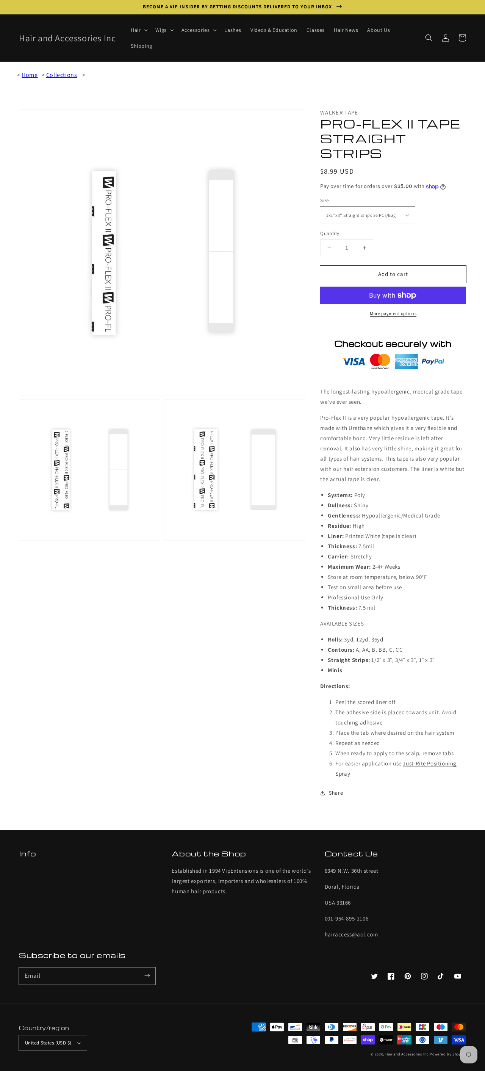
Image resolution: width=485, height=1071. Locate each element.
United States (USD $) (48, 1043)
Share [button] (336, 792)
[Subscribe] (147, 976)
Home (30, 75)
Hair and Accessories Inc (407, 1054)
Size (324, 200)
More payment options (393, 313)
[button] (429, 38)
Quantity (329, 233)
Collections (61, 75)
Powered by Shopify (448, 1054)
